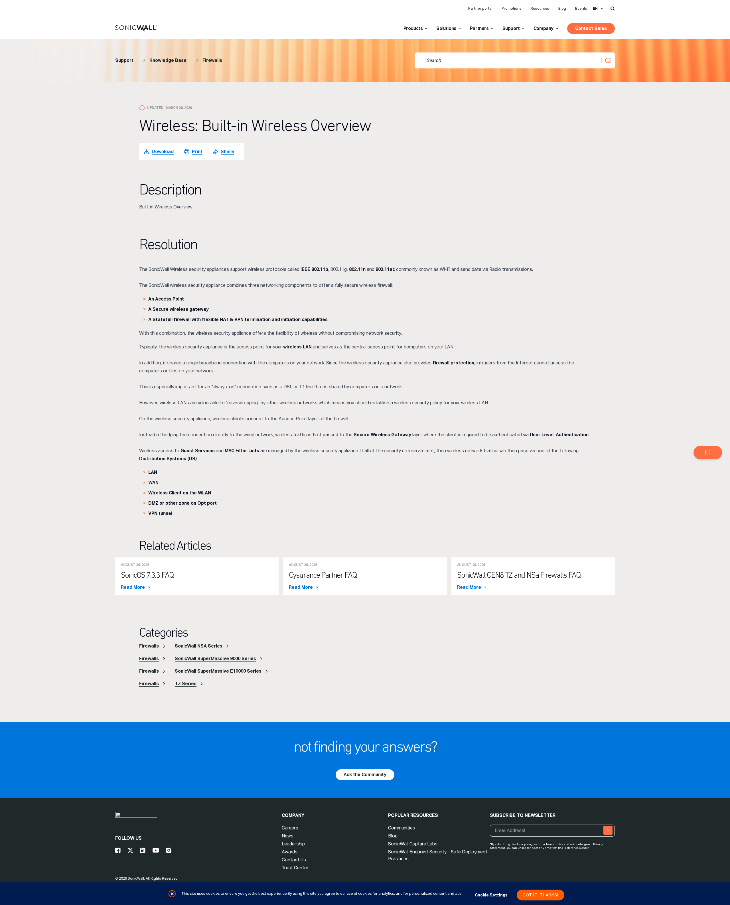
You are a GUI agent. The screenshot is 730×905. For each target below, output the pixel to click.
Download (163, 151)
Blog (562, 8)
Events (581, 8)
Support (511, 28)
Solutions (446, 28)
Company (543, 28)
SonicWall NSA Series (198, 646)
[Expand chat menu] (708, 452)
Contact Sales (591, 28)
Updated (155, 107)
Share (227, 151)
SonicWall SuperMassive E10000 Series (218, 671)
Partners (479, 28)
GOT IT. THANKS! (540, 895)
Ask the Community (365, 774)
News (287, 836)
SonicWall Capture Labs (412, 844)
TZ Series (185, 683)
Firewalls (212, 60)
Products (413, 28)
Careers (290, 828)
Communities (401, 828)
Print (197, 151)
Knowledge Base (167, 60)
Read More (133, 587)
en (595, 9)
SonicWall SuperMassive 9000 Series (215, 658)
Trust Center (295, 867)
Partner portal (480, 8)
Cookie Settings (491, 895)
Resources (540, 8)
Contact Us (294, 860)
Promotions (512, 8)
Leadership (293, 844)
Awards (289, 852)
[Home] (136, 28)
